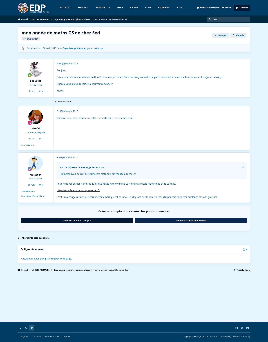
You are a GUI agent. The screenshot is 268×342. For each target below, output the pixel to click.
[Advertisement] (111, 298)
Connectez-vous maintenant (191, 220)
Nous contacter (52, 336)
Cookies (66, 336)
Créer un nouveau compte (77, 220)
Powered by (235, 336)
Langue (23, 336)
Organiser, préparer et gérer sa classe (83, 48)
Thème (36, 336)
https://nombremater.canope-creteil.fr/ (78, 190)
